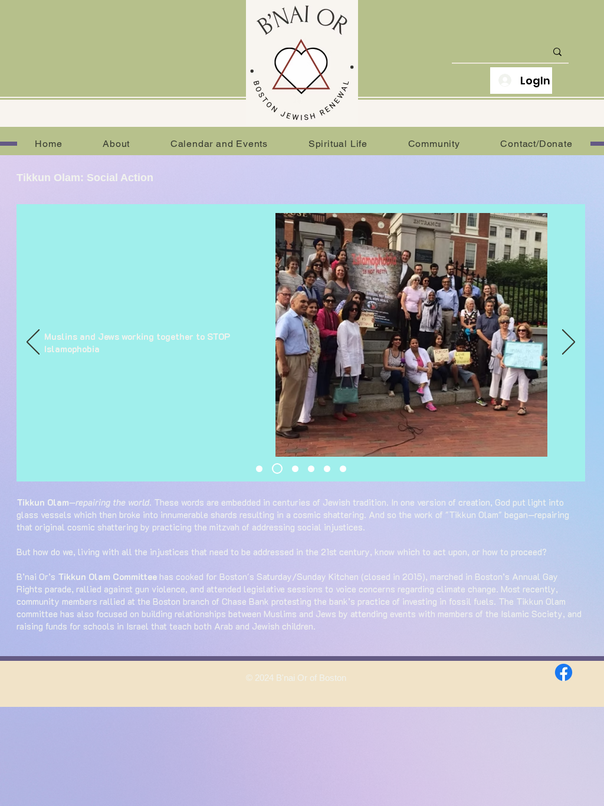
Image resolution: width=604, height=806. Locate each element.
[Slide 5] (327, 469)
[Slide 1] (343, 469)
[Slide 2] (277, 468)
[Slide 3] (295, 469)
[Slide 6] (259, 469)
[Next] (568, 342)
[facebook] (563, 672)
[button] (116, 143)
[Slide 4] (311, 469)
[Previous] (33, 342)
